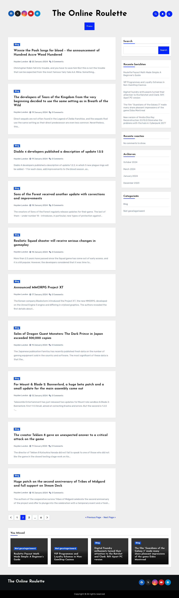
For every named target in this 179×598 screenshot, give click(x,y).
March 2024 (129, 169)
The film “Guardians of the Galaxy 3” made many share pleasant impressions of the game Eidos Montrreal (145, 107)
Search (128, 41)
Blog (17, 44)
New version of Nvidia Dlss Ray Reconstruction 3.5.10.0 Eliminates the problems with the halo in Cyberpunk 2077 (144, 120)
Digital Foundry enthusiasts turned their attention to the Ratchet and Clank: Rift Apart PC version (144, 95)
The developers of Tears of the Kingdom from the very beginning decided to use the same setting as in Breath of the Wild (61, 101)
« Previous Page (93, 517)
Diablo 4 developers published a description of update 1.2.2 (58, 151)
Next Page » (110, 517)
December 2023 (131, 183)
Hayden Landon (21, 62)
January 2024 (130, 176)
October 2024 (130, 162)
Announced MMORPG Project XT (38, 287)
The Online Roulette (89, 14)
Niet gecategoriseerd (134, 211)
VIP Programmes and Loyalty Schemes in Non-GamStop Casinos (68, 557)
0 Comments (58, 62)
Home (89, 26)
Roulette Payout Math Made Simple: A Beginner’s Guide (29, 557)
